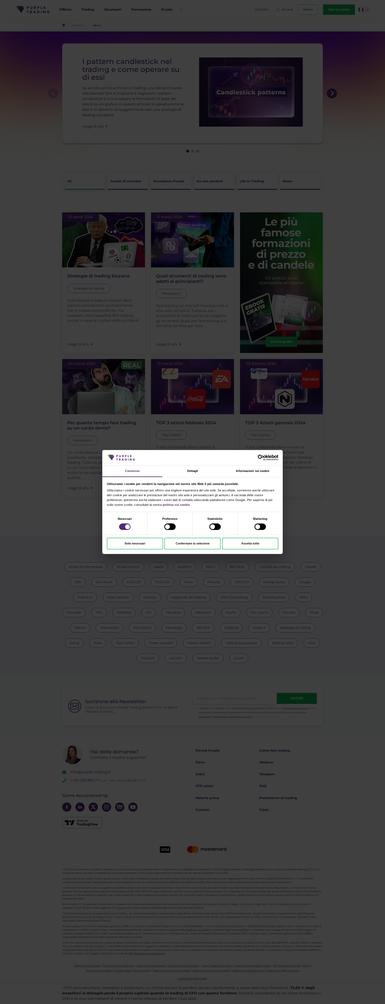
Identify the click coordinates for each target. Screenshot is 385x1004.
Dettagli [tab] (192, 471)
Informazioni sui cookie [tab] (252, 471)
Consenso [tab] (132, 471)
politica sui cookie (176, 504)
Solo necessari (135, 543)
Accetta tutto (250, 543)
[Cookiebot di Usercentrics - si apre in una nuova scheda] (260, 458)
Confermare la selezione (193, 543)
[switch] (170, 527)
